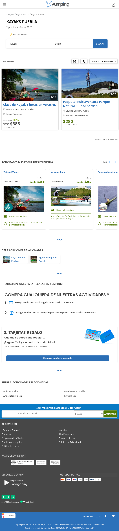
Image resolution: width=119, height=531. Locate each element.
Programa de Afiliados (13, 438)
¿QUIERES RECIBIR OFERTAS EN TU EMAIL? (58, 408)
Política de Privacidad (70, 442)
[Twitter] (113, 516)
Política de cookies (11, 446)
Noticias (63, 430)
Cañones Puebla (10, 391)
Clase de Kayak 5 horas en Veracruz (30, 105)
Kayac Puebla (70, 395)
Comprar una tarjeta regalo (57, 358)
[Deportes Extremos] (57, 4)
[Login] (114, 5)
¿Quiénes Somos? (11, 430)
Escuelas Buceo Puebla (74, 391)
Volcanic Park (58, 172)
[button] (114, 162)
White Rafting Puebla (12, 395)
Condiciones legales (12, 442)
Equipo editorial (67, 438)
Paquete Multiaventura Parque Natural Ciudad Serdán (86, 104)
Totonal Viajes (11, 172)
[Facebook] (105, 516)
